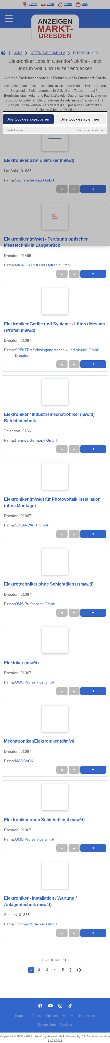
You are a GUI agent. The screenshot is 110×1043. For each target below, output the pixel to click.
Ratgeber (22, 1016)
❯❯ (78, 970)
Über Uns (68, 1016)
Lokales (52, 1016)
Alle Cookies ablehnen (80, 119)
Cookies (66, 1024)
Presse (37, 1016)
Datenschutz (47, 1024)
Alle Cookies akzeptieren (28, 119)
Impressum (87, 1016)
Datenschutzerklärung (90, 130)
